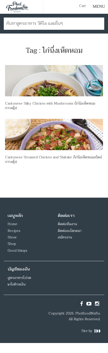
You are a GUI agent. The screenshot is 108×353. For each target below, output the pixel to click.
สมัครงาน (65, 237)
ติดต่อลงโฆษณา (69, 231)
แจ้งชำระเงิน (16, 284)
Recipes (14, 231)
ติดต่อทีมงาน (67, 224)
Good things (17, 250)
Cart (82, 6)
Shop (12, 244)
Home (12, 224)
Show (12, 237)
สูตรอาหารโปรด (19, 278)
